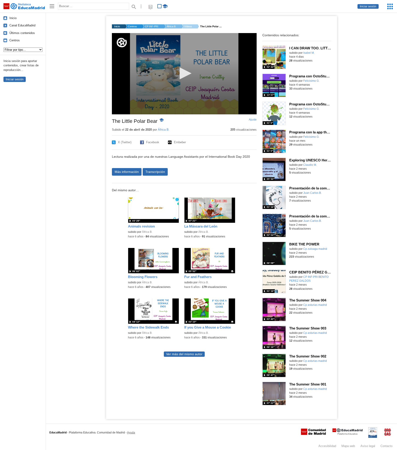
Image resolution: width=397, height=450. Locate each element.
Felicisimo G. (311, 80)
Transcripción (155, 172)
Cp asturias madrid (315, 305)
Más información (127, 172)
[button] (184, 73)
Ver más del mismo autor (184, 354)
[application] (184, 73)
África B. (171, 26)
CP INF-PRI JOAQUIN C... (152, 26)
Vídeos (188, 26)
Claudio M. (310, 164)
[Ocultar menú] (51, 6)
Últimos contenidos (22, 33)
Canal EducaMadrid (22, 25)
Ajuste (253, 119)
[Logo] (121, 43)
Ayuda (131, 432)
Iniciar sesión (368, 6)
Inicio (13, 18)
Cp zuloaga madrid (315, 249)
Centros (14, 40)
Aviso (367, 446)
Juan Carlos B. (312, 192)
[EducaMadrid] (347, 433)
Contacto (386, 446)
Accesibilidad (327, 446)
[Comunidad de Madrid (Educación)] (313, 434)
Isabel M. (309, 52)
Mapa (348, 446)
